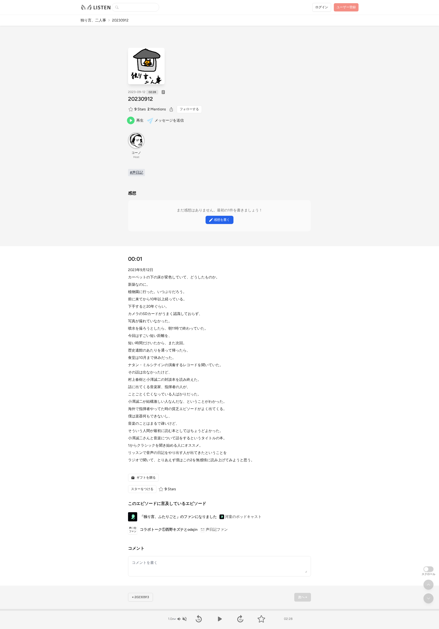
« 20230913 (140, 597)
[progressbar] (219, 610)
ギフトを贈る (146, 478)
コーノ (136, 153)
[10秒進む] (240, 619)
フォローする (189, 109)
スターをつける (142, 489)
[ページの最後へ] (428, 598)
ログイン (321, 7)
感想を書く (222, 220)
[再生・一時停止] (219, 619)
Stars (140, 109)
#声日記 (136, 172)
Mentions (156, 109)
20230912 (140, 99)
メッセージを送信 (169, 120)
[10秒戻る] (198, 619)
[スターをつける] (131, 109)
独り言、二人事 (93, 20)
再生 (140, 120)
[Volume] (181, 619)
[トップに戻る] (428, 585)
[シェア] (171, 109)
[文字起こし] (163, 92)
